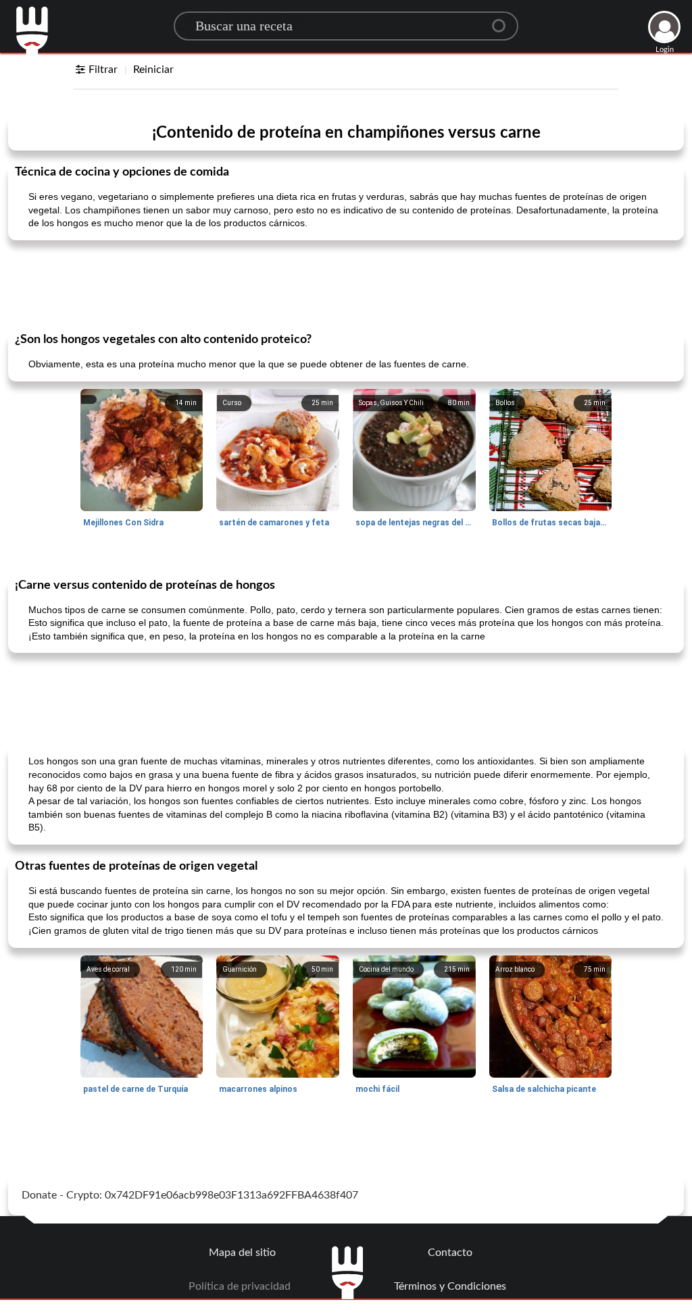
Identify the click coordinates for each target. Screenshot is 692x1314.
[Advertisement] (346, 285)
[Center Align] (503, 20)
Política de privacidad (240, 1286)
